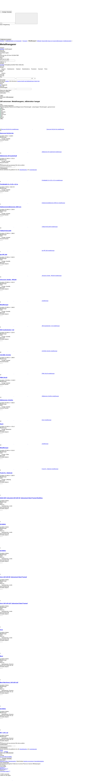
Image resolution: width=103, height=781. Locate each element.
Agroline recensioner (28, 761)
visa (2, 95)
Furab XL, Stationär (6, 473)
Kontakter (9, 756)
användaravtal (33, 169)
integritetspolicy (23, 169)
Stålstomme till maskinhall (8, 156)
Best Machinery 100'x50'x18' (9, 682)
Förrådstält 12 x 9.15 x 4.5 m (9, 184)
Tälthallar (39, 41)
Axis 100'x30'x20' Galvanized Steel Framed (14, 603)
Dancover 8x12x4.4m (7, 133)
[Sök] (26, 18)
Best (1, 656)
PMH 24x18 (3, 377)
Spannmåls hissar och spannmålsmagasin (52, 41)
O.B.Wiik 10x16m (5, 355)
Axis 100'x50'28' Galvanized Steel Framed (13, 577)
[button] (51, 32)
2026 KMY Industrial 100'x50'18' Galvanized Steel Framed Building (21, 498)
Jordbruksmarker (67, 41)
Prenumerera (4, 168)
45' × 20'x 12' (4, 732)
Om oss (2, 756)
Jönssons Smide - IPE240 (8, 279)
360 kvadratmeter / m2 (7, 330)
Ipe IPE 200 (3, 254)
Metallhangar (4, 304)
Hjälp (5, 756)
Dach (1, 424)
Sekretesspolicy (12, 761)
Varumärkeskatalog (39, 761)
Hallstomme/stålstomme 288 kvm (10, 207)
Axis (1, 629)
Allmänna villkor (4, 761)
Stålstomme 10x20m (6, 400)
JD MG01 (3, 524)
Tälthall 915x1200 (5, 230)
